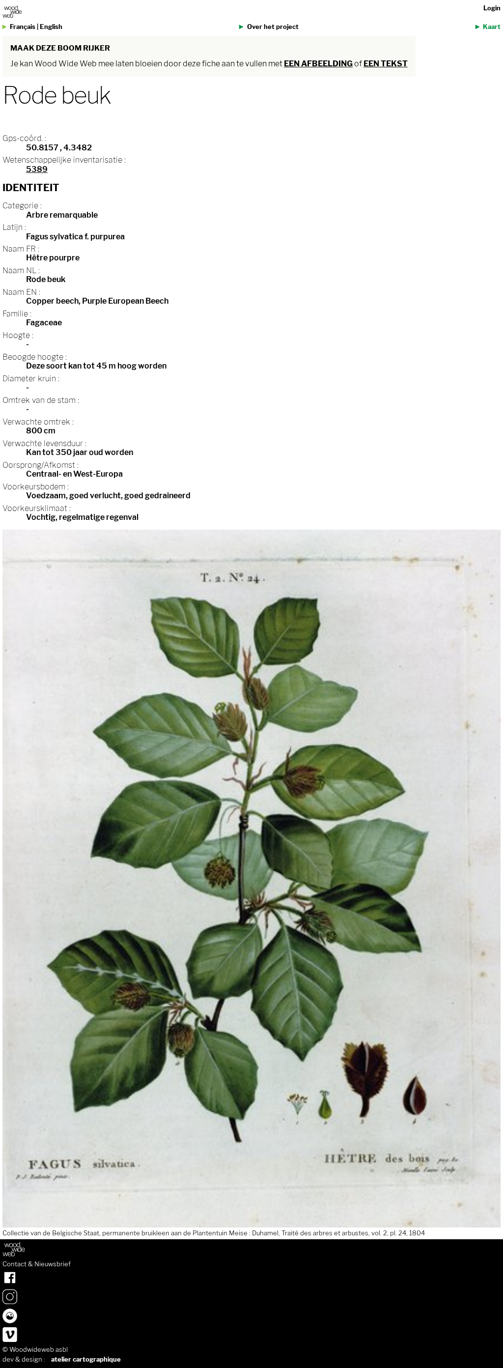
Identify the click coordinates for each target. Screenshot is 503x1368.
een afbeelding (318, 63)
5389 (37, 169)
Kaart (492, 26)
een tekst (385, 63)
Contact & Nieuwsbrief (36, 1264)
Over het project (273, 26)
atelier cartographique (86, 1359)
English (51, 26)
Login (492, 8)
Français (22, 26)
